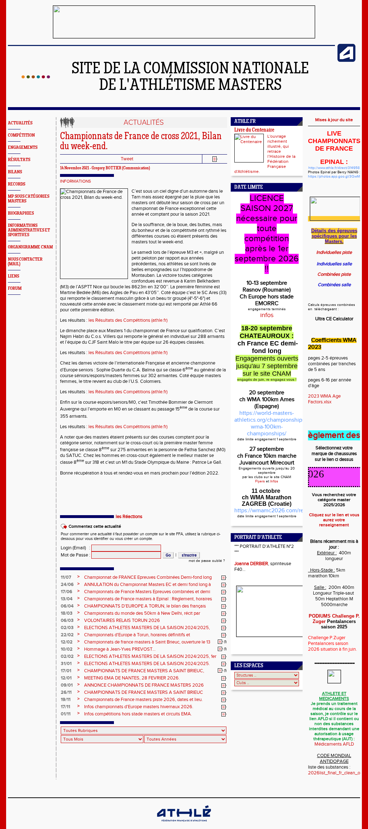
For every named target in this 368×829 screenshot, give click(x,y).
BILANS (15, 172)
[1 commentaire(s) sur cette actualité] (220, 642)
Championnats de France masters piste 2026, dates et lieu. (143, 699)
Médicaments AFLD (334, 744)
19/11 (65, 699)
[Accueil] (36, 77)
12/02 (67, 642)
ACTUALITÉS (20, 123)
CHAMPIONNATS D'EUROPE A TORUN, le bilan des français (145, 606)
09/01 (67, 685)
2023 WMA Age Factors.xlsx (324, 399)
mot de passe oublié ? (207, 561)
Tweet (127, 159)
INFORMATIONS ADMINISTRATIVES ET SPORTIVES (29, 230)
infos (266, 315)
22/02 (67, 635)
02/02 (67, 656)
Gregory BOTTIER (106, 168)
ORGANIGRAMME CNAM (30, 247)
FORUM (15, 288)
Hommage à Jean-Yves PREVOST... (120, 649)
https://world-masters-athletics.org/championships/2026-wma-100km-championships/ (278, 423)
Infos (274, 481)
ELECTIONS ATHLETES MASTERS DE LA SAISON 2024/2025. (147, 664)
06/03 (67, 620)
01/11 (65, 714)
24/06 (67, 584)
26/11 (66, 692)
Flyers (260, 481)
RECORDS (16, 184)
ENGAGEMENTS (22, 147)
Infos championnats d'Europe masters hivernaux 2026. (138, 707)
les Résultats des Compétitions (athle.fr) (127, 320)
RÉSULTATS (19, 159)
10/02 (67, 649)
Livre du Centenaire (254, 130)
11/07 (66, 577)
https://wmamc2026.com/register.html (282, 510)
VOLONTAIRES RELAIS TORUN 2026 (122, 620)
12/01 (66, 678)
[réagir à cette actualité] (223, 578)
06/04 (67, 606)
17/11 (65, 707)
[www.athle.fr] (346, 60)
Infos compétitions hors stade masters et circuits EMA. (138, 714)
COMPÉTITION (21, 135)
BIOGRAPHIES (21, 213)
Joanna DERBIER (251, 564)
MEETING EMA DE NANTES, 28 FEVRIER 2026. (132, 678)
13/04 (67, 599)
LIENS (13, 276)
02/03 (67, 628)
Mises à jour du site (334, 119)
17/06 (66, 592)
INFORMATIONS (75, 181)
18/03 (67, 613)
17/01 (66, 671)
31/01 (66, 664)
